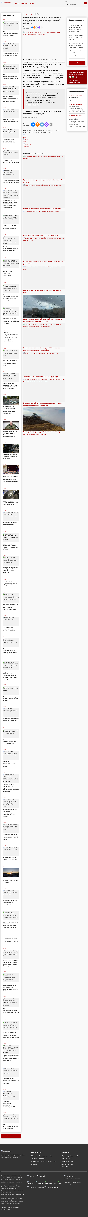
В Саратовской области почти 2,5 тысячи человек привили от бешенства (76, 54)
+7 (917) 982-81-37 (66, 1158)
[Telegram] (37, 27)
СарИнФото (34, 1164)
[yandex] (35, 1187)
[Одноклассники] (34, 27)
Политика (34, 1158)
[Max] (70, 77)
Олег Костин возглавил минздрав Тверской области (76, 37)
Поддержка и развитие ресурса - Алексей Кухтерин (72, 1183)
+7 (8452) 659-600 (66, 1161)
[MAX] (39, 27)
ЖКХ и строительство (38, 1161)
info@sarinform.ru (74, 82)
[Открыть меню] (85, 3)
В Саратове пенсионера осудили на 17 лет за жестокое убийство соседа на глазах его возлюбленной (77, 27)
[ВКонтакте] (32, 27)
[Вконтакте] (39, 1182)
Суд (51, 1156)
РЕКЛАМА (64, 1167)
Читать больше (77, 63)
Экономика (42, 1158)
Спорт (55, 1161)
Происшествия (43, 1156)
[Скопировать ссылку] (42, 27)
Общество (39, 14)
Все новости (8, 15)
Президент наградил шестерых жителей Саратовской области (76, 45)
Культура (49, 1161)
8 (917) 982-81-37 (80, 77)
